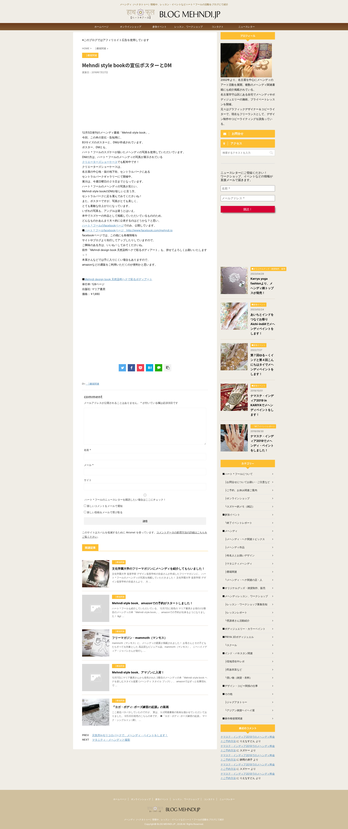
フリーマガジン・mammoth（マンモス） (139, 638)
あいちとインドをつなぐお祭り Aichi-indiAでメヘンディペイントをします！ (262, 324)
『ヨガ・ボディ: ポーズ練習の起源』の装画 (140, 707)
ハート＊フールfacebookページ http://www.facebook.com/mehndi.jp (129, 230)
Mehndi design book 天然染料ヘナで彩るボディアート (118, 279)
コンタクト (217, 26)
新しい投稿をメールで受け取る (105, 512)
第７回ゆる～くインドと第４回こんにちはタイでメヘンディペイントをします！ (262, 364)
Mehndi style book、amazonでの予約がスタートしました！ (152, 603)
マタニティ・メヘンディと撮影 (111, 739)
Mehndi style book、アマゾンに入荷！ (138, 672)
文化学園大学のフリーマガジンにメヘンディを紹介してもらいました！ (158, 568)
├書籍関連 (92, 383)
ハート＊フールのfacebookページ (103, 225)
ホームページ (101, 26)
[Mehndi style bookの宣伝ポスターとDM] (149, 367)
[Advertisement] (145, 101)
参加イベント (159, 26)
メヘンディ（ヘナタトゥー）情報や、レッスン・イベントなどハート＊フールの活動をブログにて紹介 (174, 819)
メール (89, 464)
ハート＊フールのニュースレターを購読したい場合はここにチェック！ (125, 499)
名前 (87, 449)
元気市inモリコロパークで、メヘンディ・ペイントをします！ (130, 735)
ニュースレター (246, 26)
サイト (88, 480)
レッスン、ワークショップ (188, 26)
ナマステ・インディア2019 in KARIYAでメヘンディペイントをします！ (262, 405)
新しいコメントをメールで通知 (105, 505)
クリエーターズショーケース (99, 162)
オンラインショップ (130, 26)
